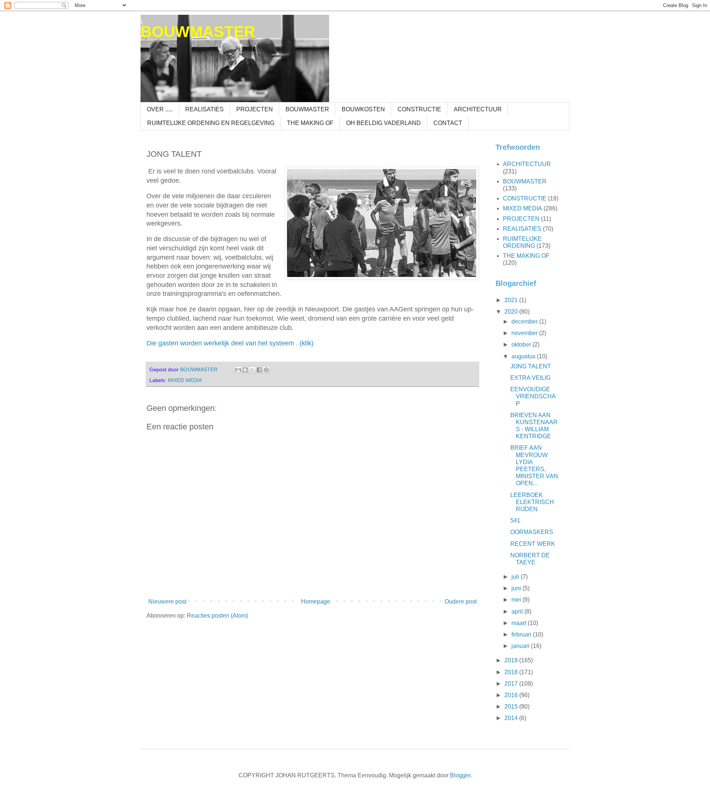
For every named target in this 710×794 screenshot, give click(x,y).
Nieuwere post (167, 601)
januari (521, 646)
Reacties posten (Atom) (217, 615)
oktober (521, 344)
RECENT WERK (532, 544)
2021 (511, 300)
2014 (511, 718)
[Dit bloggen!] (245, 370)
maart (519, 623)
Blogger (460, 775)
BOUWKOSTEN (363, 109)
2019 (511, 660)
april (517, 611)
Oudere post (460, 601)
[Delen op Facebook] (259, 370)
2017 (511, 683)
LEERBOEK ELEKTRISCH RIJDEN (532, 502)
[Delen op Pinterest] (266, 370)
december (525, 321)
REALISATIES (204, 109)
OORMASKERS (531, 532)
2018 (511, 672)
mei (517, 600)
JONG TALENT (530, 366)
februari (522, 634)
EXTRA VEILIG (530, 378)
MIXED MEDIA (185, 380)
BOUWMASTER (198, 31)
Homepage (315, 601)
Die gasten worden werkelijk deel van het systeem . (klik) (230, 343)
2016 (511, 695)
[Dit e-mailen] (238, 370)
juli (516, 577)
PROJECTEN (254, 109)
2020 (511, 311)
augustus (524, 356)
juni (517, 588)
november (525, 333)
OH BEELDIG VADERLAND (383, 123)
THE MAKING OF (310, 123)
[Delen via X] (252, 370)
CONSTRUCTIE (419, 109)
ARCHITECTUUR (478, 109)
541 (515, 520)
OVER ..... (160, 109)
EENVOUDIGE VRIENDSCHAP (533, 396)
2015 (511, 706)
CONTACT (447, 123)
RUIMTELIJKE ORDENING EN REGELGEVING (210, 123)
